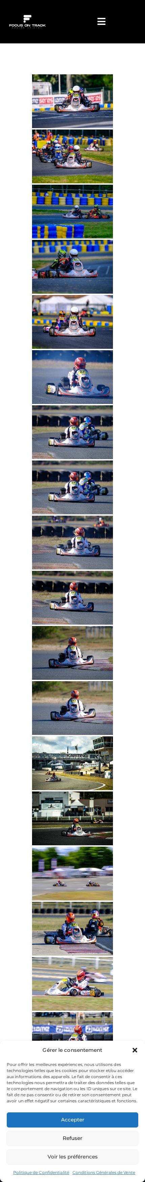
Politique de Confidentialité (41, 1172)
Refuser (72, 1138)
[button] (135, 1050)
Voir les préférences (73, 1156)
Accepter (72, 1119)
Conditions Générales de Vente (103, 1172)
